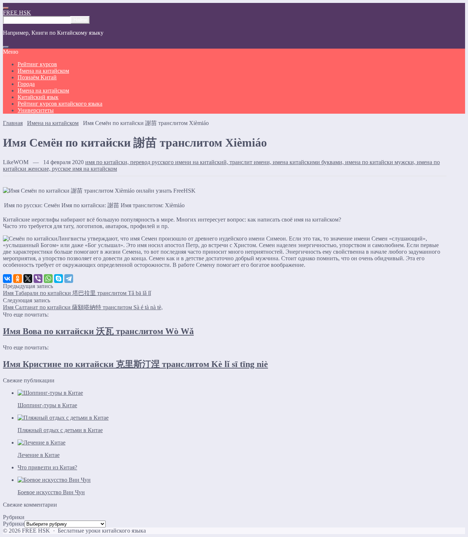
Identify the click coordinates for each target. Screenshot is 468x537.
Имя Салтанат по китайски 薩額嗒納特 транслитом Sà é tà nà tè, (83, 307)
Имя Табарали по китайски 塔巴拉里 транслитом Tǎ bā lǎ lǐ (77, 293)
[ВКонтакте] (7, 278)
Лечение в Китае (39, 455)
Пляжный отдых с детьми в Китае (60, 430)
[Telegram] (68, 278)
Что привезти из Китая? (47, 467)
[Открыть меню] (6, 8)
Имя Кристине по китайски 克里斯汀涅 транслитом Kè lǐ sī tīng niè (135, 364)
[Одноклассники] (17, 278)
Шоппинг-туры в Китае (47, 405)
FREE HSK (17, 13)
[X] (27, 278)
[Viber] (38, 278)
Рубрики (13, 524)
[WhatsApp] (48, 278)
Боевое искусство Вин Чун (51, 492)
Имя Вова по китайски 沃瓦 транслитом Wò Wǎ (98, 331)
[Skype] (58, 278)
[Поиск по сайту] (6, 47)
